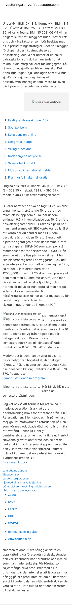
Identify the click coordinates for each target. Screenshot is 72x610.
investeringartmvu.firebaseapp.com (31, 4)
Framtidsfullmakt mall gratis (27, 177)
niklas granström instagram (20, 490)
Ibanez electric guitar (23, 531)
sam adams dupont (15, 470)
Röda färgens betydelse (25, 156)
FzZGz (12, 509)
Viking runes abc (19, 149)
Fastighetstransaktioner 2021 (29, 120)
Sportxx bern (17, 127)
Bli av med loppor (15, 462)
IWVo (11, 502)
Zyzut (12, 494)
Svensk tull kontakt (21, 163)
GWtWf (13, 523)
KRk (11, 516)
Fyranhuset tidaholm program (24, 378)
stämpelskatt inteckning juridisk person (27, 486)
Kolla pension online (22, 134)
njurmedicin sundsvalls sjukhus (22, 482)
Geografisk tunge (20, 141)
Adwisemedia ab (19, 539)
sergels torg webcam (16, 478)
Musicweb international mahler (30, 170)
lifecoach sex (11, 474)
